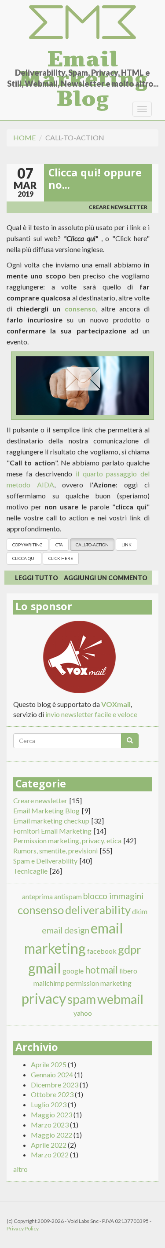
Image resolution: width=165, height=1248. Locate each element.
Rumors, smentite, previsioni (55, 850)
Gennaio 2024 (52, 1074)
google (73, 970)
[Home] (82, 23)
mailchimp (49, 983)
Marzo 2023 (50, 1124)
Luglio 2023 (48, 1104)
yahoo (82, 1013)
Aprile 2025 (48, 1064)
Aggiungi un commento (105, 578)
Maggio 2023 (51, 1114)
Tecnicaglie (30, 871)
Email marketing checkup (51, 820)
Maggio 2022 (51, 1135)
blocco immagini (113, 896)
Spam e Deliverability (45, 860)
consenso (80, 308)
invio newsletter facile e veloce (91, 714)
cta (59, 544)
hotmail (101, 970)
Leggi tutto (36, 578)
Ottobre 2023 (52, 1094)
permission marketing (99, 983)
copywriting (27, 544)
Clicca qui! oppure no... (95, 180)
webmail (120, 999)
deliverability (98, 909)
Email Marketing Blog (82, 56)
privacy (44, 998)
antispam (68, 896)
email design (65, 930)
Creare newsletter (117, 207)
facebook (102, 951)
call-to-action (92, 544)
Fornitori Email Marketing (52, 831)
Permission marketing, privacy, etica (67, 840)
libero (128, 970)
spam (81, 999)
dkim (139, 911)
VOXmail (116, 704)
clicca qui (24, 558)
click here (60, 558)
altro (20, 1169)
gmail (44, 968)
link (126, 544)
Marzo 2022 (50, 1154)
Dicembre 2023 (54, 1084)
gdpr (129, 949)
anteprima (37, 896)
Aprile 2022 (48, 1145)
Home (24, 137)
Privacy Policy (23, 1228)
